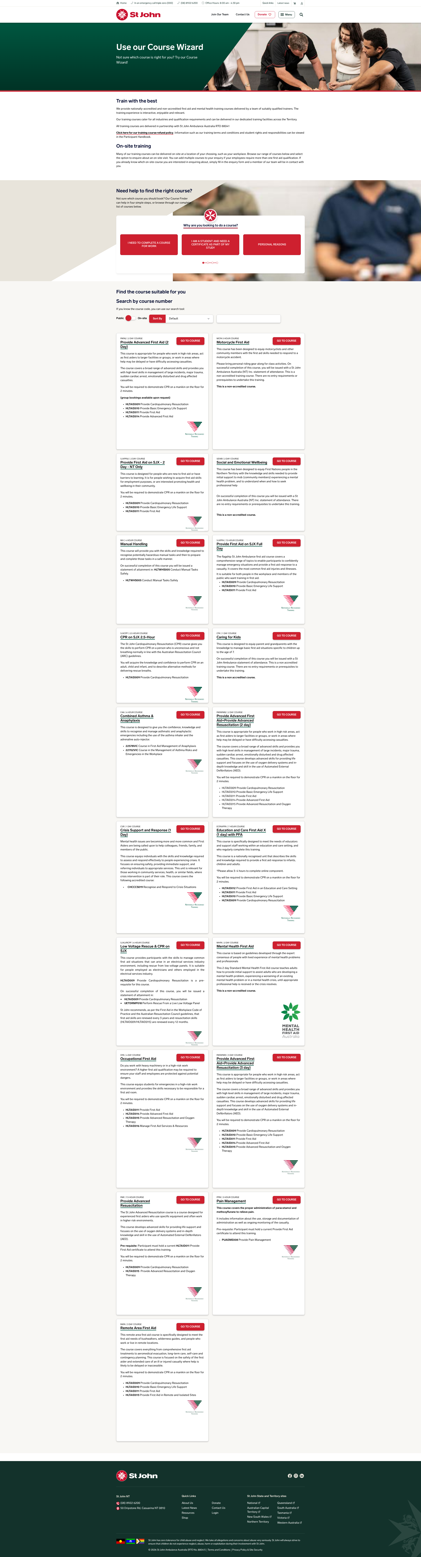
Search (301, 14)
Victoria (282, 1518)
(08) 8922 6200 (130, 1503)
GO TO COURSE (190, 341)
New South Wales (258, 1517)
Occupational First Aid (138, 1059)
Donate (262, 14)
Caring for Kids (229, 637)
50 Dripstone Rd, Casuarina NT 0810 (142, 1508)
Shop (185, 1518)
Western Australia (288, 1523)
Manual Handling (134, 544)
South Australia (286, 1508)
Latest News (189, 1508)
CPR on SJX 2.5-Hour (137, 637)
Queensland (284, 1503)
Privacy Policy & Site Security (247, 1550)
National (252, 1503)
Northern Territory (258, 1522)
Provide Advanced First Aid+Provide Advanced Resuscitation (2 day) (235, 720)
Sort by (157, 318)
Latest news (283, 3)
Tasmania (283, 1513)
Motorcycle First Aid (233, 342)
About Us (187, 1503)
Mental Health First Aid (235, 946)
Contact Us (242, 14)
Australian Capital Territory (258, 1510)
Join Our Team (220, 14)
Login (215, 1513)
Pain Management (231, 1201)
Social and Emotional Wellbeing (242, 462)
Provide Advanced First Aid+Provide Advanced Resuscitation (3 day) (235, 1063)
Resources (188, 1513)
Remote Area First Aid (138, 1328)
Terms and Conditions (219, 1550)
